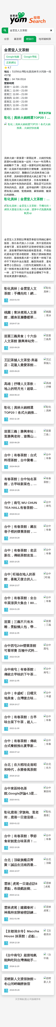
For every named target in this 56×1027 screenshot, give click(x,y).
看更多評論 (45, 113)
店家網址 (11, 62)
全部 (6, 39)
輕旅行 (30, 39)
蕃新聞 (17, 39)
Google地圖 (12, 56)
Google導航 (30, 56)
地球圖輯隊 (45, 39)
